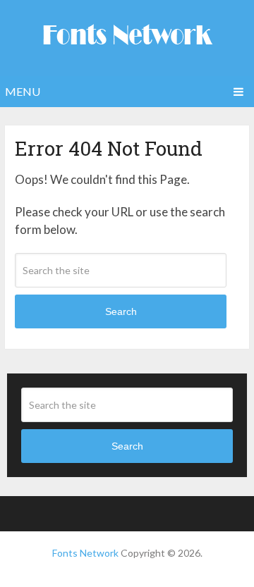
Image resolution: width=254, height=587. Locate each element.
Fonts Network (85, 553)
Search (121, 311)
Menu (22, 91)
